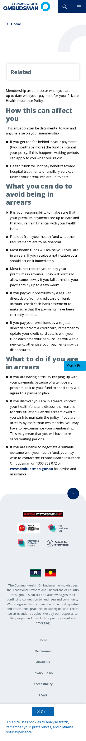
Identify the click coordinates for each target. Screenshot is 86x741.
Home (16, 24)
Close (46, 711)
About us (43, 662)
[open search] (65, 6)
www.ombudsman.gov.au (31, 468)
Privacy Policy (43, 673)
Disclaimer (43, 651)
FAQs (43, 695)
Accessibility (43, 684)
